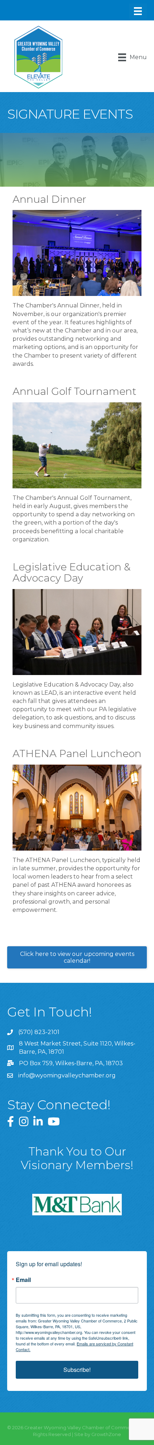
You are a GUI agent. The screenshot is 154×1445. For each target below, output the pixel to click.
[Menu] (138, 11)
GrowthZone (106, 1434)
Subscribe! (77, 1369)
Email (23, 1280)
